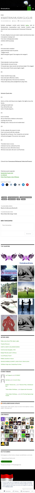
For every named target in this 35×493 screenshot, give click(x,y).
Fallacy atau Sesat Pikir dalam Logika (10, 341)
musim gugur (12, 199)
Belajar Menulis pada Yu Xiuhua (8, 352)
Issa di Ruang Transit (6, 355)
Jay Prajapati (9, 375)
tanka (27, 25)
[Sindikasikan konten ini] (1, 403)
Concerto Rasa (16, 380)
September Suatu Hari (7, 173)
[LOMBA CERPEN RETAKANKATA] (9, 257)
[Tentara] (26, 306)
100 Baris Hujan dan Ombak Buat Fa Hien (11, 364)
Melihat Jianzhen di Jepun (7, 358)
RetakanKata (5, 8)
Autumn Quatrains (13, 197)
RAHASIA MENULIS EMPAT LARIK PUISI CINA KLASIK (15, 361)
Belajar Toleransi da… (11, 384)
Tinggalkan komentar (25, 21)
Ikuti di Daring (5, 451)
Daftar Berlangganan (6, 461)
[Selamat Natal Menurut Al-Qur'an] (9, 273)
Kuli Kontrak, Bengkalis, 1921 (8, 349)
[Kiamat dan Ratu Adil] (26, 290)
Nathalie (8, 380)
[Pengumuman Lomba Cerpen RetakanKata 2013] (9, 306)
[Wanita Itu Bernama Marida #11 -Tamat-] (26, 273)
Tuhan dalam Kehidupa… (12, 389)
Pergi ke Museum (5, 344)
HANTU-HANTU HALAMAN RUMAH (10, 347)
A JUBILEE (4, 175)
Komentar (28, 233)
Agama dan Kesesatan (26, 389)
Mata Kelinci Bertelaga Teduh (9, 212)
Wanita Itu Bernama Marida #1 (9, 207)
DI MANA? (17, 375)
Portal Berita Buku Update (11, 403)
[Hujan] (9, 323)
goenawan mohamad (25, 197)
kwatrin (4, 199)
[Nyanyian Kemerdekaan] (9, 290)
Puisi (2, 15)
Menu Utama (33, 9)
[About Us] (26, 257)
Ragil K (15, 21)
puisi (18, 199)
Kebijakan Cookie (9, 486)
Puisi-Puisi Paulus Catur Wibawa (10, 177)
